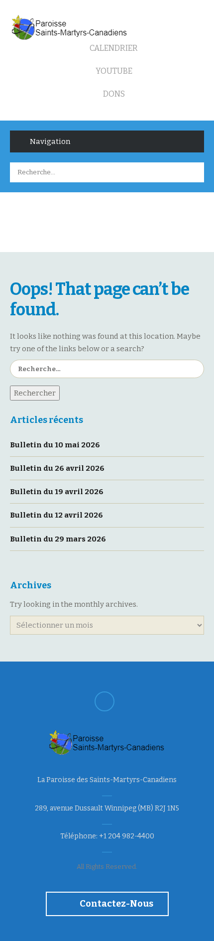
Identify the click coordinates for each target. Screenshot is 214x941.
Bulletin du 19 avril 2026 (57, 491)
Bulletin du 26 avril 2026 (57, 468)
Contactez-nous (115, 903)
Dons (113, 94)
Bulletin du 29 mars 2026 (58, 539)
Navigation (50, 141)
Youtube (113, 71)
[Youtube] (104, 701)
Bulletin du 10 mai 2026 (55, 444)
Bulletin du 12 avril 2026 (56, 515)
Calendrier (113, 48)
